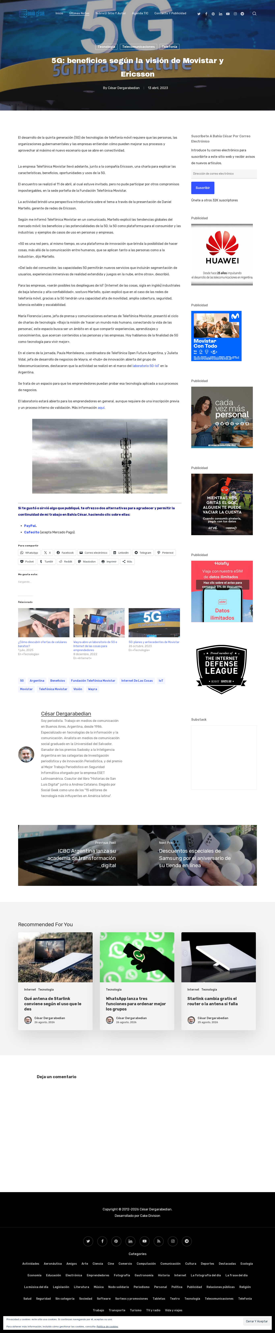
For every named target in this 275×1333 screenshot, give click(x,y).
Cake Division (149, 1216)
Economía (34, 1275)
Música (99, 1287)
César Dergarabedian (124, 88)
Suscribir (203, 188)
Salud (27, 1298)
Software (104, 1298)
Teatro (175, 1298)
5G (22, 680)
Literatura (81, 1287)
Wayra (92, 689)
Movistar (26, 689)
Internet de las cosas (137, 680)
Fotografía (122, 1275)
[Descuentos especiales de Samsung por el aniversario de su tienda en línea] (197, 855)
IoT (161, 680)
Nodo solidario (118, 1287)
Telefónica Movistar (53, 689)
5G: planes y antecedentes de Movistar (154, 642)
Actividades (30, 1263)
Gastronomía (144, 1275)
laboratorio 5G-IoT (145, 366)
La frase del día (236, 1275)
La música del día (36, 1287)
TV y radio (153, 1310)
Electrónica (74, 1275)
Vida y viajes (173, 1310)
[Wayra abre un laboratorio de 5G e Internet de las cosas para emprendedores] (99, 622)
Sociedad (85, 1298)
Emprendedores (98, 1275)
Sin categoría (64, 1298)
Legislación (61, 1287)
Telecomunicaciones (138, 47)
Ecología (247, 1263)
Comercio (125, 1263)
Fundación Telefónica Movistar (93, 680)
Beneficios (57, 680)
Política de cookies (107, 1326)
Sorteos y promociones (131, 1298)
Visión (77, 689)
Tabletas (159, 1298)
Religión (245, 1287)
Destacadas (227, 1263)
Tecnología (106, 47)
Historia (164, 1275)
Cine (111, 1263)
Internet (30, 989)
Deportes (207, 1263)
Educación (53, 1275)
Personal (160, 1287)
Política (177, 1287)
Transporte (117, 1310)
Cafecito (31, 532)
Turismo (136, 1310)
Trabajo (98, 1310)
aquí (101, 408)
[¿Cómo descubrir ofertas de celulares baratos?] (43, 622)
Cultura (190, 1263)
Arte (85, 1263)
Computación (146, 1263)
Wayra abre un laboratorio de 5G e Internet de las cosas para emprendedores (95, 646)
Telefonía (169, 47)
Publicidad (194, 1287)
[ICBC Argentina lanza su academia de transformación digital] (78, 855)
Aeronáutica (53, 1263)
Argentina (37, 680)
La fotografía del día (206, 1275)
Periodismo (142, 1287)
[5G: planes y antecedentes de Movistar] (154, 622)
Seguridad (43, 1298)
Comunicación (170, 1263)
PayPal (30, 526)
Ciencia (98, 1263)
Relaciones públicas (221, 1287)
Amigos (71, 1263)
